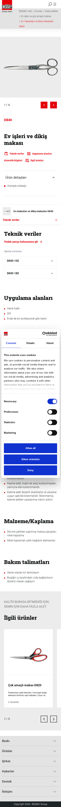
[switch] (52, 412)
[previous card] (44, 719)
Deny (30, 470)
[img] (30, 67)
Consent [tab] (11, 343)
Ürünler (38, 11)
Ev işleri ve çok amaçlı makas (36, 16)
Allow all (30, 448)
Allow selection (30, 459)
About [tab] (50, 343)
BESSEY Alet (25, 11)
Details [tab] (30, 343)
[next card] (53, 719)
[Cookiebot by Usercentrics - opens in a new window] (43, 334)
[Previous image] (44, 105)
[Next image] (53, 105)
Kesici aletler (51, 11)
